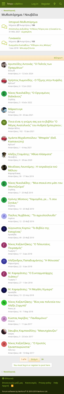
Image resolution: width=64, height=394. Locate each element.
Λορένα (11, 218)
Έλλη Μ (11, 70)
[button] (3, 4)
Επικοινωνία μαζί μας (12, 382)
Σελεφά (11, 112)
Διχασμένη (26, 31)
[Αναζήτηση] (60, 4)
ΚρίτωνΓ (11, 83)
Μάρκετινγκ (15, 109)
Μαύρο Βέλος (14, 128)
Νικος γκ (11, 308)
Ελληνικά (8, 378)
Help (56, 382)
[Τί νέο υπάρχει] (54, 4)
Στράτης (11, 99)
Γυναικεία (15, 38)
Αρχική (5, 385)
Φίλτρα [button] (57, 57)
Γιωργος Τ (12, 251)
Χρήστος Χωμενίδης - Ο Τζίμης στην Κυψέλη (35, 80)
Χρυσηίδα (12, 234)
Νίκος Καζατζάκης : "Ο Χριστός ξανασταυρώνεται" (27, 345)
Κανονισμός (31, 382)
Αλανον (11, 321)
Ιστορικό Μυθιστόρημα (23, 22)
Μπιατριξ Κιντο (27, 48)
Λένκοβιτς (12, 157)
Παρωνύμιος (13, 263)
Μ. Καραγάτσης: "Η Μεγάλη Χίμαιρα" (30, 289)
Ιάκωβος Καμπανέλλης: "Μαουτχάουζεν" (32, 330)
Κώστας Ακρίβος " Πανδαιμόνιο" (28, 318)
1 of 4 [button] (23, 359)
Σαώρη (11, 333)
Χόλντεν (11, 350)
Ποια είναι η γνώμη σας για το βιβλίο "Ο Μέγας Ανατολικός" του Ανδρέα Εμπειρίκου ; (35, 123)
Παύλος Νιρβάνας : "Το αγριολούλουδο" (32, 215)
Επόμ (34, 359)
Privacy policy (45, 382)
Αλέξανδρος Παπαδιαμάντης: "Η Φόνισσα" (34, 260)
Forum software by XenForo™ (25, 391)
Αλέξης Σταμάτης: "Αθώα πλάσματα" (30, 154)
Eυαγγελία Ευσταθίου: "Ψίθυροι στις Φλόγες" (30, 45)
